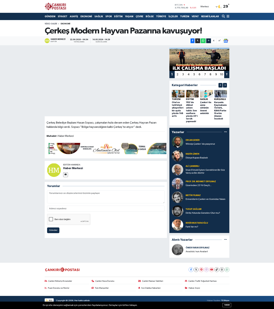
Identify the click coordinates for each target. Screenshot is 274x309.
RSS (50, 300)
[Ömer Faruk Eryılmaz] (177, 249)
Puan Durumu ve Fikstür (58, 288)
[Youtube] (211, 269)
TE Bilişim (225, 300)
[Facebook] (191, 269)
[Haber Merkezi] (54, 170)
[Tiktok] (216, 269)
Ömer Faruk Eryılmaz (197, 248)
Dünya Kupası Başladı (197, 158)
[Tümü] (225, 132)
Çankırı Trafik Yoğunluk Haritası (202, 281)
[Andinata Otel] (106, 148)
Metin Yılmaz (193, 195)
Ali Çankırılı (192, 166)
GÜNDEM (50, 16)
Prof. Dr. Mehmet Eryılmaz (201, 181)
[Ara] (223, 16)
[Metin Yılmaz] (177, 197)
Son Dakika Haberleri (151, 288)
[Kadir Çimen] (177, 156)
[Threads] (221, 269)
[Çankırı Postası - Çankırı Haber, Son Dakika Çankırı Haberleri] (55, 6)
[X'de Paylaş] (197, 40)
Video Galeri (51, 24)
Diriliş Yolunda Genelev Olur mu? (203, 213)
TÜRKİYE (161, 16)
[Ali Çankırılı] (177, 169)
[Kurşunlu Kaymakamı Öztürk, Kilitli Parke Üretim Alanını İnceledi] (220, 93)
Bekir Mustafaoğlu (197, 223)
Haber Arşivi (194, 288)
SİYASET (62, 16)
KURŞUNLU (220, 99)
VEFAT (195, 16)
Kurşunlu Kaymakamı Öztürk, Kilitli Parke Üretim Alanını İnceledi (220, 110)
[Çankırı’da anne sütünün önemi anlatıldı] (206, 93)
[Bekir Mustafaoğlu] (177, 225)
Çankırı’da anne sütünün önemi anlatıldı (205, 107)
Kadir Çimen (192, 154)
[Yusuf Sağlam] (177, 211)
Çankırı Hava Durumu (104, 281)
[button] (220, 85)
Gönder (53, 230)
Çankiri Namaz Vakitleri (152, 281)
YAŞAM (129, 16)
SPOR (108, 16)
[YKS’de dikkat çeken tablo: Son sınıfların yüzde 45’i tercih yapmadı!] (192, 93)
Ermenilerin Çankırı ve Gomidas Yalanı (205, 199)
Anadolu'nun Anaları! (197, 251)
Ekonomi (65, 24)
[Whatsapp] (227, 269)
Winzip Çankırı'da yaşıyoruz (200, 144)
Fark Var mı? (192, 227)
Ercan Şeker (193, 140)
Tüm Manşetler (102, 288)
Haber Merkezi (73, 168)
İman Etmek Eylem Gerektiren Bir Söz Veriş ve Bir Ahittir (205, 171)
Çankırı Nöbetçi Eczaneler (60, 281)
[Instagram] (206, 269)
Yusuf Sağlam (194, 209)
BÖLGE (150, 16)
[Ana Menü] (227, 16)
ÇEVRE (139, 16)
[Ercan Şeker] (177, 142)
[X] (196, 269)
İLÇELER (173, 16)
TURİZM (184, 16)
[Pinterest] (201, 269)
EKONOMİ (86, 16)
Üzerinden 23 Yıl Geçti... (198, 185)
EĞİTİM (118, 16)
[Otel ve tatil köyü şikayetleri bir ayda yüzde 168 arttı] (178, 93)
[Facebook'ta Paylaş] (193, 40)
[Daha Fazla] (208, 40)
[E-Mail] (65, 174)
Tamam (227, 305)
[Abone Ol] (225, 40)
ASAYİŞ (74, 16)
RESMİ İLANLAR (210, 16)
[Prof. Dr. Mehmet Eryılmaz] (177, 183)
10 (221, 74)
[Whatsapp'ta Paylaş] (203, 40)
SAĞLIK (98, 16)
